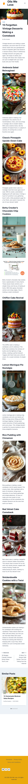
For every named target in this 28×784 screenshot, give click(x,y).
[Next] (23, 692)
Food (3, 22)
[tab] (12, 708)
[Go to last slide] (4, 692)
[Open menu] (24, 3)
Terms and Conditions (14, 762)
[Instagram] (6, 769)
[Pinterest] (3, 769)
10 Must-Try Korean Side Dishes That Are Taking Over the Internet (21, 658)
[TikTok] (9, 769)
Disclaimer (9, 759)
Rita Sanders (7, 39)
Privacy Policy (18, 759)
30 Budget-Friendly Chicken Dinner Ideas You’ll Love (7, 657)
